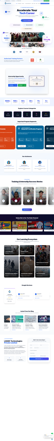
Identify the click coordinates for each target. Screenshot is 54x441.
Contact (39, 3)
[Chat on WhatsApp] (52, 434)
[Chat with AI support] (52, 439)
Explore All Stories (26, 209)
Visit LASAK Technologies (11, 85)
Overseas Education (28, 3)
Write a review (10, 301)
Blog (32, 3)
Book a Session (38, 358)
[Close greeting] (52, 434)
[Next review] (50, 296)
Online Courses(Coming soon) (45, 3)
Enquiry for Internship (20, 85)
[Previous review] (17, 296)
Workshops (19, 3)
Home (17, 3)
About (36, 3)
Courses (23, 3)
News (34, 3)
